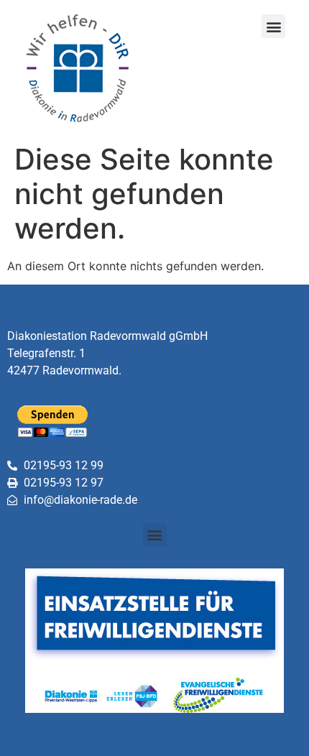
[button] (273, 26)
